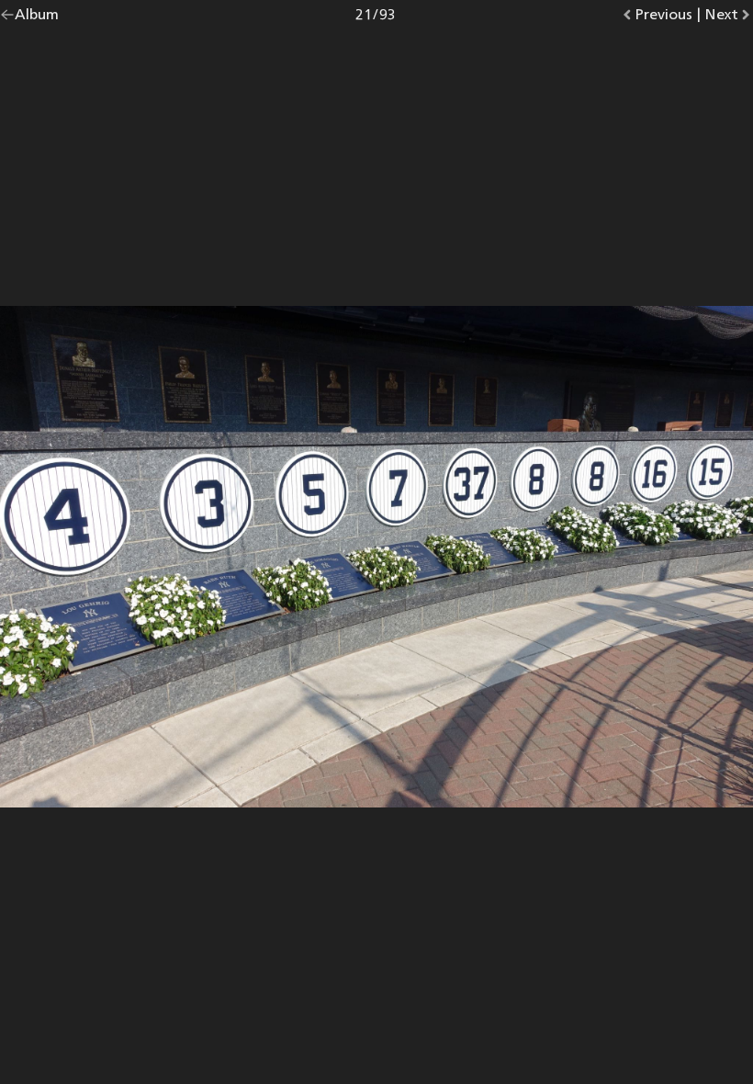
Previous (663, 18)
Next (728, 18)
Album (37, 18)
